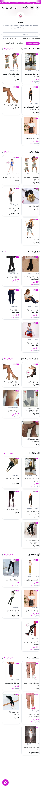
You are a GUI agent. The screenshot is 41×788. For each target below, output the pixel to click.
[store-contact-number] (3, 8)
